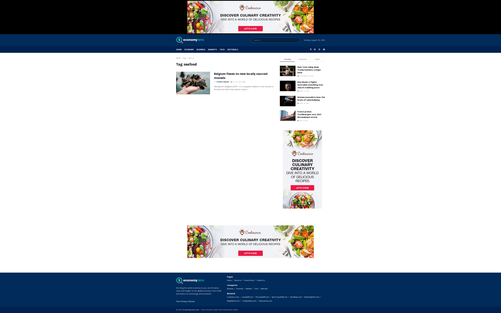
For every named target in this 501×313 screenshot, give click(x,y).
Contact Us (261, 280)
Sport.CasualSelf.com (279, 297)
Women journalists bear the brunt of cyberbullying (311, 98)
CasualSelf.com (247, 297)
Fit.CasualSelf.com (262, 297)
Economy (189, 49)
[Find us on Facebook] (310, 49)
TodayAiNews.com (249, 301)
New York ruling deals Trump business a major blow (309, 70)
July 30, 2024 (236, 82)
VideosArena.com (265, 301)
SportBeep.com (296, 297)
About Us (237, 280)
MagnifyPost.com (233, 301)
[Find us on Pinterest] (324, 49)
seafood (191, 58)
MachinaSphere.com (311, 297)
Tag (184, 58)
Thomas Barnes (222, 82)
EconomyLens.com (191, 309)
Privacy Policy (249, 280)
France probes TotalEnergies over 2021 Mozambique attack (309, 114)
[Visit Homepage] (190, 40)
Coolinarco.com (233, 297)
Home (179, 49)
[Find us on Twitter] (319, 49)
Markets (212, 49)
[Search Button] (297, 40)
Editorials (232, 49)
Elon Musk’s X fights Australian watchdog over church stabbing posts (310, 85)
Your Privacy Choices (185, 301)
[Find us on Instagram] (315, 49)
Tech (222, 49)
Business (201, 49)
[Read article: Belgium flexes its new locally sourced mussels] (193, 84)
